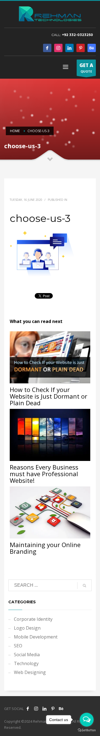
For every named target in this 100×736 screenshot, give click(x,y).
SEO (18, 646)
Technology (26, 663)
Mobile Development (36, 637)
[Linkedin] (69, 48)
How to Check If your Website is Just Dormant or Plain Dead (48, 396)
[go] (84, 585)
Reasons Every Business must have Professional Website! (44, 473)
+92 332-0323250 (77, 35)
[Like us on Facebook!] (28, 708)
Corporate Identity (33, 619)
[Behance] (92, 48)
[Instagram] (58, 48)
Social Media (27, 655)
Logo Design (27, 628)
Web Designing (30, 672)
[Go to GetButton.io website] (87, 730)
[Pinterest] (80, 48)
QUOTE (86, 67)
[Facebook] (47, 48)
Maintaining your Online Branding (45, 547)
